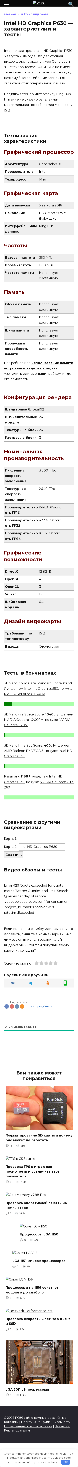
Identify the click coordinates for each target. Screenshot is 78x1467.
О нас (61, 1418)
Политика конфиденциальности (46, 1422)
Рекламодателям (17, 1430)
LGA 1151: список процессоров (39, 1261)
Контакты (11, 1422)
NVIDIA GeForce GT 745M (24, 694)
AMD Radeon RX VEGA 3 (23, 751)
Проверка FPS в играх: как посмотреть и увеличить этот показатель (33, 1171)
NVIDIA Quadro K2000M (24, 720)
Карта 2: (11, 847)
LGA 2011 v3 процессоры (27, 1389)
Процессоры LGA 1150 (39, 1234)
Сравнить (14, 855)
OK (66, 1462)
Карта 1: (11, 839)
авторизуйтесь (41, 1006)
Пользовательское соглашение (28, 1426)
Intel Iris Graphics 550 (41, 689)
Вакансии (62, 1426)
